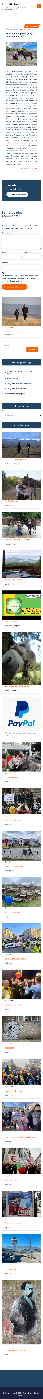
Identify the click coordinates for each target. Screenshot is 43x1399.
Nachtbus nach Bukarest (14, 1091)
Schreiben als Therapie (13, 579)
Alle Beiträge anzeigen (17, 194)
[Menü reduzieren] (39, 6)
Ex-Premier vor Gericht (13, 820)
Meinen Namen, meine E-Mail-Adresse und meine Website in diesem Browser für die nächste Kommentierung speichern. (20, 278)
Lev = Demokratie (11, 777)
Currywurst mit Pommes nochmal (20, 384)
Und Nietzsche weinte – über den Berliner (19, 372)
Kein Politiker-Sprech (13, 1005)
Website (5, 262)
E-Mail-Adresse (29, 252)
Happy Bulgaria (11, 1269)
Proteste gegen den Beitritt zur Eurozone (20, 1137)
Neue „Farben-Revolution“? (15, 958)
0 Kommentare (27, 29)
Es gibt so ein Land (12, 1180)
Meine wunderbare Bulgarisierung (17, 539)
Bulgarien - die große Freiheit (16, 459)
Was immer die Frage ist (16, 393)
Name (4, 252)
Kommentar (7, 233)
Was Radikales (12, 379)
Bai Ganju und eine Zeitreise (15, 1350)
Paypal (7, 735)
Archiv (4, 410)
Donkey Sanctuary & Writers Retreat (18, 686)
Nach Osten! (9, 1048)
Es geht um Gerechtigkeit (14, 866)
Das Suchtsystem (11, 621)
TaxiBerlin (11, 185)
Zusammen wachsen (12, 912)
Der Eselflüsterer (11, 501)
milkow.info (10, 327)
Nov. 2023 (32, 26)
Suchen (7, 345)
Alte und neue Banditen (13, 1223)
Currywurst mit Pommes (16, 389)
